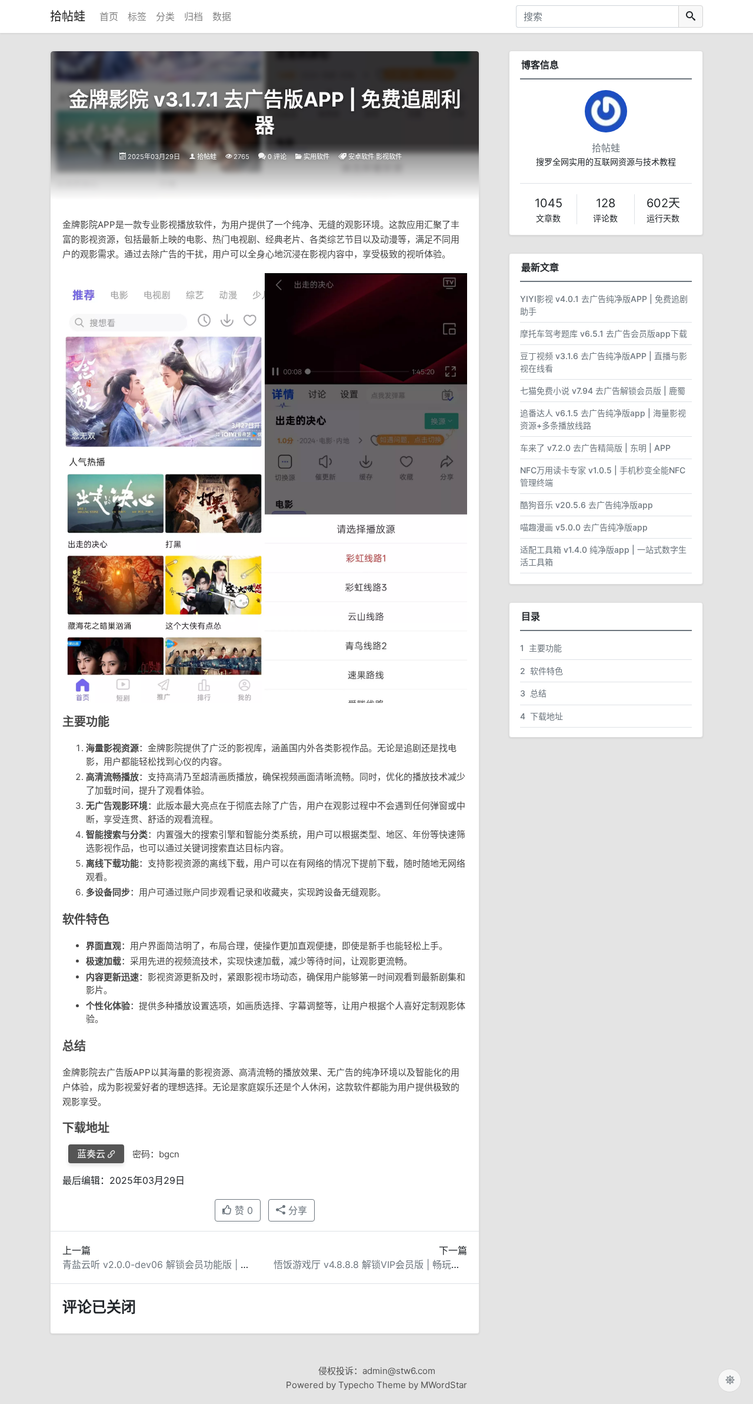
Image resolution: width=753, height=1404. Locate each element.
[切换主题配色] (729, 1380)
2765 (241, 156)
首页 (108, 16)
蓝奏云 (91, 1154)
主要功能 (541, 648)
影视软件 (389, 156)
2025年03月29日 (154, 156)
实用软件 (316, 156)
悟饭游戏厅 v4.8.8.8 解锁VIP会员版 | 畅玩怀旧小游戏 (386, 1264)
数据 (221, 16)
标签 (137, 16)
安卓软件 (361, 156)
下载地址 (541, 716)
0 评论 (277, 156)
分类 (165, 16)
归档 (193, 16)
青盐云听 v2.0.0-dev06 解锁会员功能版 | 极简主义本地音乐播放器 (203, 1264)
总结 (533, 693)
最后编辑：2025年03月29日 (123, 1180)
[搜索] (690, 16)
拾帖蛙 (67, 16)
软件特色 (541, 671)
